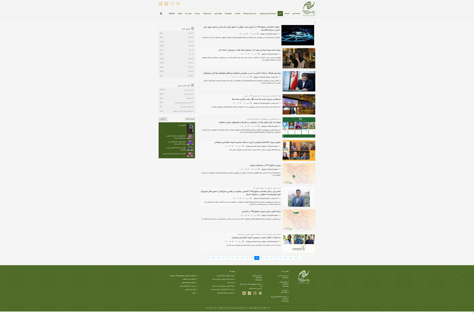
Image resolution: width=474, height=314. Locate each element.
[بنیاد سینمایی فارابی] (309, 9)
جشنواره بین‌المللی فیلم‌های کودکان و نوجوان (183, 275)
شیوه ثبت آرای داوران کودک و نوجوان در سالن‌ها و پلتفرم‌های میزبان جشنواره (250, 122)
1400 (176, 54)
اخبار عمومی (274, 77)
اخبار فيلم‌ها (176, 94)
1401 (176, 50)
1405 (176, 33)
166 (252, 258)
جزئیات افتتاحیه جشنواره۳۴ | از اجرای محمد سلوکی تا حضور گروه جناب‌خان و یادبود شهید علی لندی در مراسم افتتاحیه (242, 28)
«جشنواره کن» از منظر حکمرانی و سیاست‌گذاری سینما (176, 137)
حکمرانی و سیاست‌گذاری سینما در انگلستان (176, 148)
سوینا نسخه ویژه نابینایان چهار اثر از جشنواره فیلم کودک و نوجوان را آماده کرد (249, 50)
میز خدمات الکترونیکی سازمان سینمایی (222, 289)
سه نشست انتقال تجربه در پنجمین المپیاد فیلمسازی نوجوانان (256, 237)
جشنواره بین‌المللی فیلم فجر (225, 293)
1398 (176, 63)
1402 (176, 46)
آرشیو (163, 119)
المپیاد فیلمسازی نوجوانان (253, 146)
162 (271, 258)
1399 (176, 59)
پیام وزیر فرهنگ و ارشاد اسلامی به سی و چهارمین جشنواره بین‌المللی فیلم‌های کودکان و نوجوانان (242, 73)
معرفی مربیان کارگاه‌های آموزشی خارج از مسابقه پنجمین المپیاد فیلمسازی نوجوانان (248, 142)
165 (257, 258)
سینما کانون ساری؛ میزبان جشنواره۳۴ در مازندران (261, 211)
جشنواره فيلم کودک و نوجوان (268, 34)
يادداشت (176, 98)
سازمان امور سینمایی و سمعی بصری (223, 279)
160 (281, 258)
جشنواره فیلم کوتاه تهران (189, 282)
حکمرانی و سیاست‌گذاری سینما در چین (174, 153)
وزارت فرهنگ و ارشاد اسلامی (225, 275)
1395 (176, 76)
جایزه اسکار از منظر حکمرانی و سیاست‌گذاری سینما (177, 143)
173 (218, 258)
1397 (176, 67)
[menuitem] (280, 13)
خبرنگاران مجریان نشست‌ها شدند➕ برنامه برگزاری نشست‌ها (256, 99)
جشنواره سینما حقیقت (189, 279)
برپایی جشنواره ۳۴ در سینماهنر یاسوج (265, 165)
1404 (176, 37)
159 (285, 258)
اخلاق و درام (182, 125)
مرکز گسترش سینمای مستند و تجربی (223, 286)
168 (242, 258)
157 (295, 258)
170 (233, 258)
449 (213, 258)
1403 (176, 42)
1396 (176, 71)
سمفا (194, 293)
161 (276, 258)
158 (290, 258)
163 (267, 258)
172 (223, 258)
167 (247, 258)
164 (262, 258)
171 (228, 258)
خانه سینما (230, 282)
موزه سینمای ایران (190, 289)
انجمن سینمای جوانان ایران (188, 286)
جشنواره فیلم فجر (176, 107)
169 (237, 258)
